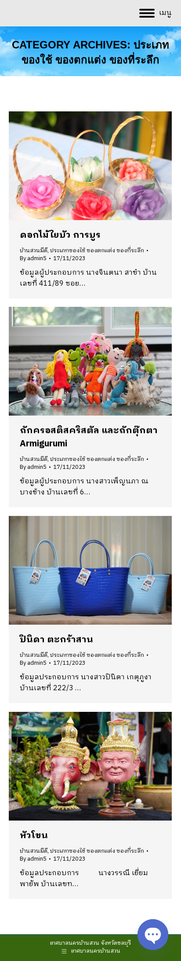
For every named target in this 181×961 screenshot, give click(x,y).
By (33, 258)
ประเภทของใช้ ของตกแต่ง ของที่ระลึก (97, 250)
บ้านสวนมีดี (33, 250)
